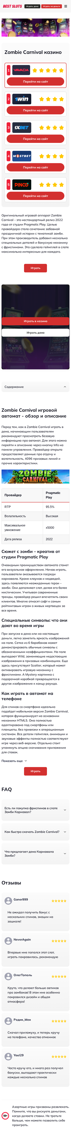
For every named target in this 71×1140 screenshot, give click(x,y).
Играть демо (32, 6)
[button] (35, 386)
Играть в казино (35, 321)
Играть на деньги (51, 6)
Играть (35, 268)
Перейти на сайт (35, 81)
